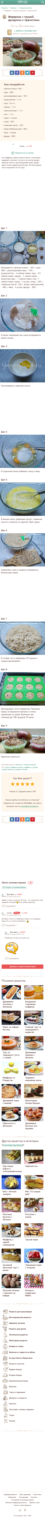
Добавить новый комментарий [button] (22, 967)
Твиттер (27, 73)
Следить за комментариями (15, 887)
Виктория (10, 894)
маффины (13, 767)
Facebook (17, 73)
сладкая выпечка (8, 769)
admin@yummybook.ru (30, 806)
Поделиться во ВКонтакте (12, 73)
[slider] (22, 784)
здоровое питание (21, 769)
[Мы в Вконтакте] (20, 1510)
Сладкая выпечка (30, 765)
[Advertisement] (22, 196)
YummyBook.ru (22, 2)
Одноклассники (22, 73)
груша (7, 767)
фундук (20, 767)
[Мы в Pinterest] (25, 1510)
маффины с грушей (31, 767)
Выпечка (19, 765)
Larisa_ (22, 146)
